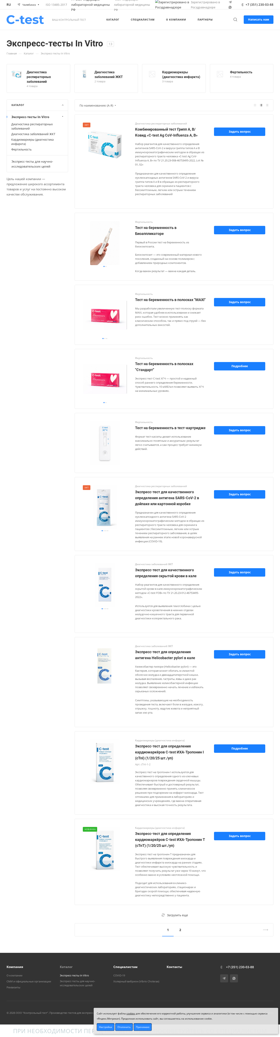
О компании (14, 975)
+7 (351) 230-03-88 (259, 4)
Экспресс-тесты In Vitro (30, 117)
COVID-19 (119, 975)
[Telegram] (230, 2)
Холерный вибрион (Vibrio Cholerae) (136, 981)
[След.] (263, 929)
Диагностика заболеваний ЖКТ (33, 134)
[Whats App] (230, 7)
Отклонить (124, 1027)
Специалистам (125, 967)
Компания (15, 967)
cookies (130, 1013)
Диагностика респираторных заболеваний (39, 77)
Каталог (66, 967)
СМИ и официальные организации (29, 981)
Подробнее (239, 366)
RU (9, 4)
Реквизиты (13, 987)
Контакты (174, 967)
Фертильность (241, 72)
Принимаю (142, 1027)
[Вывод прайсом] (267, 105)
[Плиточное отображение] (255, 105)
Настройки (105, 1027)
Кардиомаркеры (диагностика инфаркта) (32, 142)
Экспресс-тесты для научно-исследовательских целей (32, 163)
